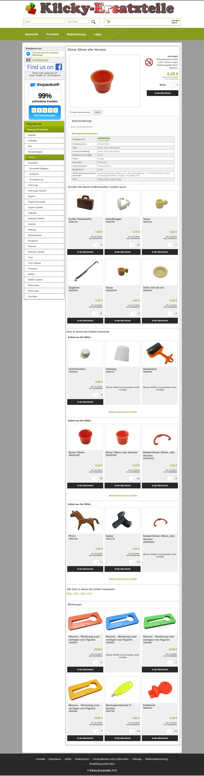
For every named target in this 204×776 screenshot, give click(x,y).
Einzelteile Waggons (39, 168)
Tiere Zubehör (34, 263)
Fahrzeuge (33, 185)
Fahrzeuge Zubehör (37, 191)
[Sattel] (123, 520)
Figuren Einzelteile (36, 202)
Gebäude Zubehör (36, 218)
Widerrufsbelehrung (156, 759)
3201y (100, 179)
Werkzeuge (33, 291)
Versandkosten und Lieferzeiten (111, 759)
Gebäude (32, 213)
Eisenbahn (33, 163)
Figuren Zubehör (35, 207)
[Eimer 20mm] (85, 437)
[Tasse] (160, 203)
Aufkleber (32, 141)
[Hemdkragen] (123, 203)
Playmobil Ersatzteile (37, 129)
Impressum (55, 759)
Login (98, 34)
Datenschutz (82, 759)
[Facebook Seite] (44, 69)
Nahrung (32, 229)
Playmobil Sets (34, 124)
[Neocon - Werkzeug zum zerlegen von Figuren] (85, 621)
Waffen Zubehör (35, 280)
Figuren (31, 196)
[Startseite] (98, 9)
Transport (32, 268)
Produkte (52, 34)
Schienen (34, 174)
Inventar (32, 224)
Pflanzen (32, 246)
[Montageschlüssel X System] (123, 689)
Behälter (32, 157)
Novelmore (33, 241)
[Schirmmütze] (85, 353)
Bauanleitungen (35, 152)
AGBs (68, 759)
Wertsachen (33, 285)
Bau (30, 146)
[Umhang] (123, 353)
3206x (107, 179)
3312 (119, 179)
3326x (113, 179)
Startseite (31, 34)
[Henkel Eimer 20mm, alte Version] (160, 437)
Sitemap (137, 759)
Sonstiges (32, 296)
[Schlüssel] (160, 689)
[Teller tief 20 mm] (160, 272)
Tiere (30, 257)
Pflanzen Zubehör (36, 252)
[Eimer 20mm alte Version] (123, 437)
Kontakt (40, 759)
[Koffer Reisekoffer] (85, 203)
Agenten (32, 135)
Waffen (31, 274)
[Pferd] (85, 520)
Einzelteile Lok (36, 179)
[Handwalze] (160, 353)
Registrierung (76, 34)
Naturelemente (35, 235)
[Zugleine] (85, 272)
